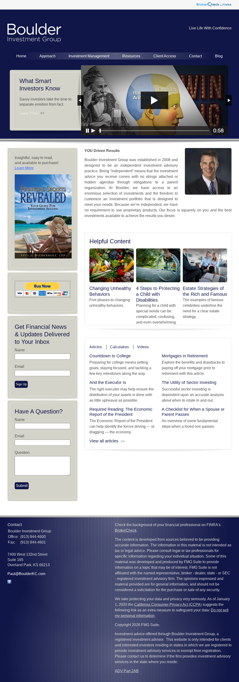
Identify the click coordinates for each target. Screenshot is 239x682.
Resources (131, 56)
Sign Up (21, 384)
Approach (47, 56)
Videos (143, 347)
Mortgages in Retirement (185, 356)
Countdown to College (110, 356)
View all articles (103, 441)
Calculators (119, 347)
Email (19, 367)
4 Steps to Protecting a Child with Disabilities (158, 294)
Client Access (164, 56)
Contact (195, 56)
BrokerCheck (126, 530)
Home (21, 56)
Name (20, 350)
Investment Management (89, 56)
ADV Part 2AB (127, 671)
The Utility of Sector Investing (189, 382)
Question (22, 453)
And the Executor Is (107, 382)
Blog (219, 56)
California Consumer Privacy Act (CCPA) (168, 604)
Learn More (28, 113)
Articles (95, 347)
